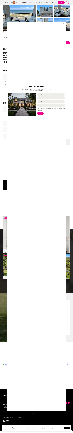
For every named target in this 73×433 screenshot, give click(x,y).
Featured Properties (29, 413)
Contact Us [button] (43, 413)
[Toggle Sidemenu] (69, 2)
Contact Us (54, 2)
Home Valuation (47, 2)
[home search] (66, 2)
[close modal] (64, 24)
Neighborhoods (32, 2)
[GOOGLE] (69, 403)
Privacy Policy (40, 110)
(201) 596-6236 (5, 406)
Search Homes (39, 2)
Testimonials (36, 413)
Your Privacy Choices (36, 431)
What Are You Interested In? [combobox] (45, 105)
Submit (40, 113)
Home (14, 413)
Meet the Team (20, 413)
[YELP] (66, 403)
